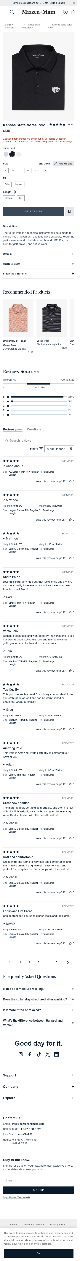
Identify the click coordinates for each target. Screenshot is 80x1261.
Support (9, 1075)
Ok (38, 1253)
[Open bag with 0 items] (73, 12)
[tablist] (23, 429)
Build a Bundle (57, 2)
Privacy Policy (57, 1224)
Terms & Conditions (34, 1224)
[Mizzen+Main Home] (38, 12)
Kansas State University (31, 26)
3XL (47, 170)
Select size (33, 211)
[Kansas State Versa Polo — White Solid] (19, 154)
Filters (34, 449)
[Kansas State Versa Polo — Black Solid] (12, 154)
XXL (37, 170)
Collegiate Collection (8, 26)
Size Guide (44, 163)
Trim (7, 184)
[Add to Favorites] (69, 211)
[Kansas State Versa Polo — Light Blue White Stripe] (6, 154)
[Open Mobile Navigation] (6, 12)
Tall (21, 198)
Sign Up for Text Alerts (16, 1197)
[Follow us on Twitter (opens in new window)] (48, 1054)
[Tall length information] (13, 191)
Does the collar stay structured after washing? (35, 999)
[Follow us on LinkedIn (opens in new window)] (57, 1054)
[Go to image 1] (21, 119)
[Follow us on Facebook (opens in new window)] (30, 1054)
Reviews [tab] (13, 429)
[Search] (12, 12)
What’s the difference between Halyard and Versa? (33, 1022)
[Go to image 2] (56, 119)
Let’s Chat (24, 1134)
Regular (9, 198)
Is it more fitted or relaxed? (22, 1010)
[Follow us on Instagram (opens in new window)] (21, 1054)
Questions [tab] (35, 429)
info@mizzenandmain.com (28, 1124)
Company (10, 1086)
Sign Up (38, 1190)
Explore (9, 1097)
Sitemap (13, 1224)
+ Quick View (20, 337)
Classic (19, 184)
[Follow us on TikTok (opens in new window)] (39, 1054)
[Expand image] (38, 76)
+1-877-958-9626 (30, 1129)
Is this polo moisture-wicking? (24, 988)
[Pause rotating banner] (74, 3)
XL (28, 170)
